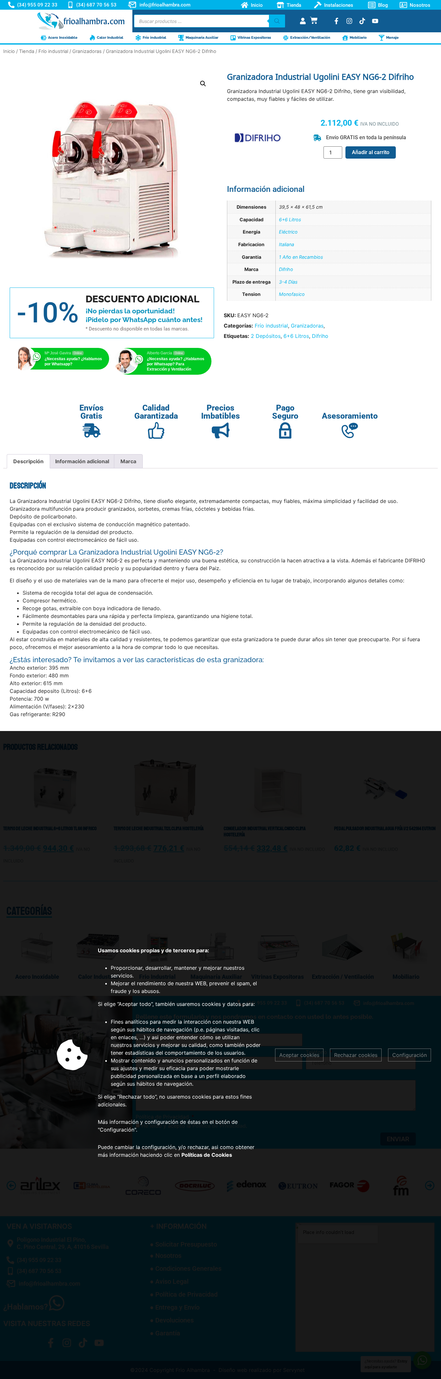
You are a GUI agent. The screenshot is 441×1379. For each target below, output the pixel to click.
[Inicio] (244, 5)
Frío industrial (53, 51)
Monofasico (292, 294)
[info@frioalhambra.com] (132, 5)
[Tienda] (280, 5)
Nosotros (420, 5)
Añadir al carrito (370, 152)
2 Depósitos (266, 336)
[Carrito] (313, 20)
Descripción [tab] (28, 461)
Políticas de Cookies (206, 1155)
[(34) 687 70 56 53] (70, 5)
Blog (383, 5)
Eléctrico (288, 232)
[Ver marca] (257, 160)
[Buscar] (277, 21)
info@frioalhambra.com (164, 5)
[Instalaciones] (318, 5)
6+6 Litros (290, 219)
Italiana (286, 244)
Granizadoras (87, 51)
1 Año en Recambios (301, 257)
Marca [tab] (128, 461)
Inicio (257, 5)
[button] (203, 83)
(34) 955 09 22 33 (37, 5)
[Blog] (371, 5)
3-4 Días (288, 282)
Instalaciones (338, 5)
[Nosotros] (403, 5)
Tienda (294, 5)
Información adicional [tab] (82, 461)
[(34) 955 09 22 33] (11, 5)
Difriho (286, 269)
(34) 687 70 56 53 (96, 5)
